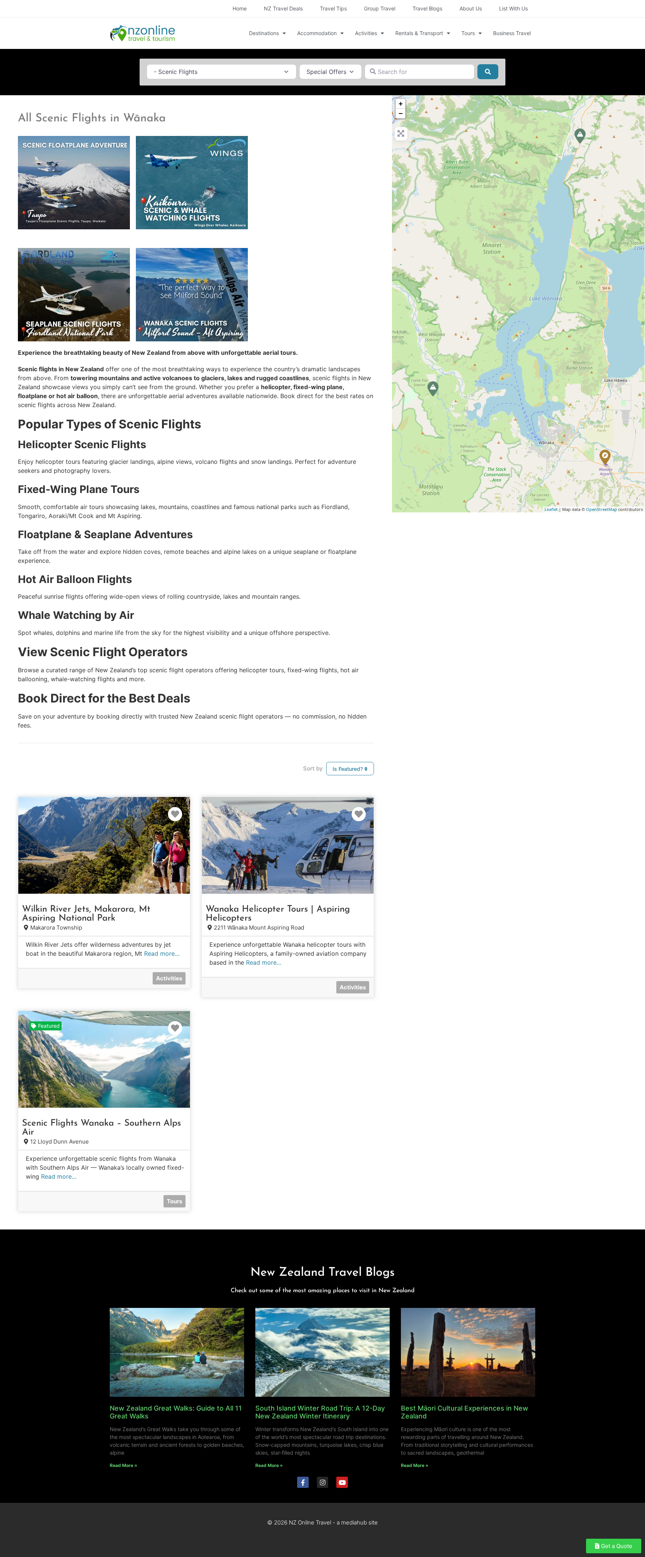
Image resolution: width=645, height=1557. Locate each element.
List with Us (513, 8)
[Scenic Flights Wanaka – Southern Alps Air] (605, 457)
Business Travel (512, 33)
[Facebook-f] (303, 1482)
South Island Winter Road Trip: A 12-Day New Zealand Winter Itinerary (320, 1412)
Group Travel (379, 8)
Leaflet (551, 509)
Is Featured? (348, 769)
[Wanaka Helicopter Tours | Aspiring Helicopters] (433, 388)
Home (240, 8)
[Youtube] (342, 1482)
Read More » (123, 1465)
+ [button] (401, 104)
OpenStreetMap (601, 509)
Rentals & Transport (419, 33)
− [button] (401, 113)
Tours (468, 33)
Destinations (264, 33)
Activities (366, 33)
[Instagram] (322, 1482)
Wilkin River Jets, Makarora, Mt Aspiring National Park (86, 914)
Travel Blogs (427, 8)
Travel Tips (333, 8)
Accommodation (317, 33)
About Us (470, 8)
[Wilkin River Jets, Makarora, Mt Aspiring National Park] (580, 135)
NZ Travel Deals (283, 8)
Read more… (162, 953)
